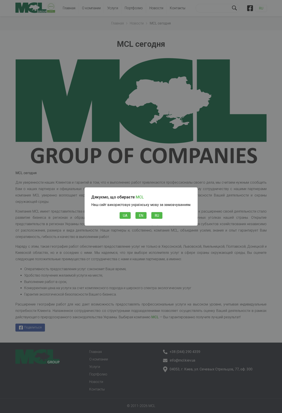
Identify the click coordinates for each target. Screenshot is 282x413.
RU (157, 215)
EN (141, 215)
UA (125, 215)
